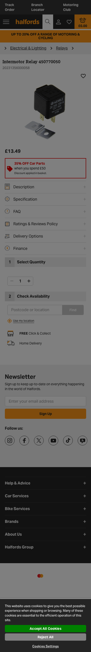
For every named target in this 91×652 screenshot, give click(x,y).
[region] (45, 625)
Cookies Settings (45, 646)
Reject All (45, 637)
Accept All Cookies (45, 628)
